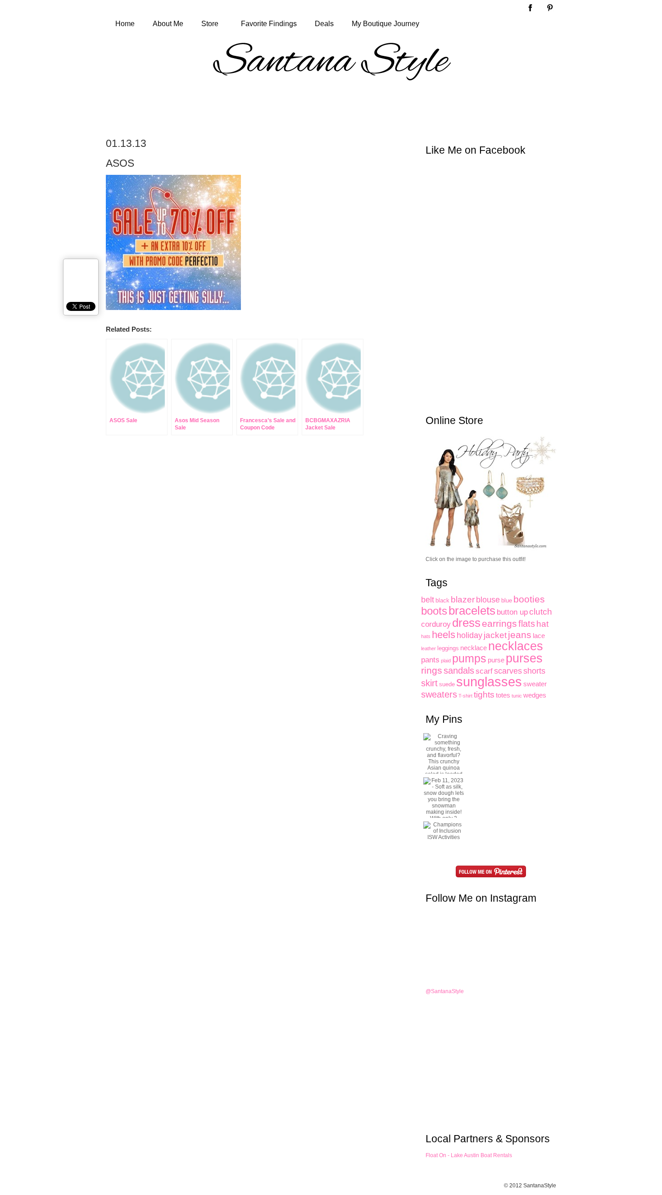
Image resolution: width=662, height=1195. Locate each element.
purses (524, 658)
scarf (484, 671)
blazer (463, 599)
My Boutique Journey (385, 23)
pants (430, 660)
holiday (469, 635)
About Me (168, 23)
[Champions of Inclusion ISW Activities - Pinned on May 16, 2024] (443, 830)
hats (426, 636)
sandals (459, 670)
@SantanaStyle (445, 991)
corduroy (436, 624)
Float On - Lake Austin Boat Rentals (469, 1155)
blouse (488, 599)
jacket (495, 635)
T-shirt (465, 695)
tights (484, 694)
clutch (540, 611)
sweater (535, 684)
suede (447, 684)
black (442, 600)
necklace (473, 648)
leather (428, 648)
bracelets (472, 610)
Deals (324, 23)
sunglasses (489, 681)
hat (542, 624)
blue (506, 600)
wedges (534, 695)
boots (434, 611)
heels (443, 634)
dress (466, 622)
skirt (429, 683)
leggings (448, 648)
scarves (508, 670)
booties (529, 599)
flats (526, 624)
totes (503, 695)
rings (431, 670)
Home (125, 23)
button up (512, 612)
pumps (469, 658)
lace (539, 635)
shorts (534, 670)
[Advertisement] (331, 109)
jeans (519, 634)
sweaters (439, 694)
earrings (499, 623)
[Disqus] (241, 575)
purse (496, 660)
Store (209, 23)
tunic (517, 695)
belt (427, 599)
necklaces (515, 646)
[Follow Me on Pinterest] (491, 871)
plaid (446, 660)
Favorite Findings (269, 23)
